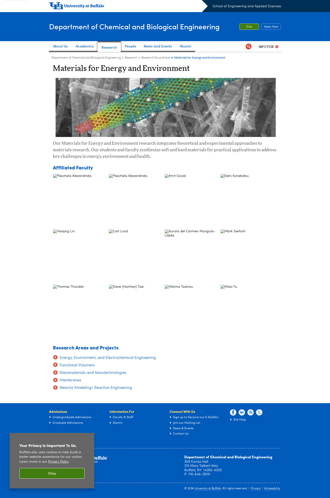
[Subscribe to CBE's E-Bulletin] (250, 412)
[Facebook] (233, 412)
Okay (52, 473)
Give (249, 26)
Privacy (256, 488)
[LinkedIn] (242, 412)
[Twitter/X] (259, 412)
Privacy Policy (58, 462)
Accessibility (272, 488)
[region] (52, 460)
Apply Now (269, 26)
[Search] (248, 46)
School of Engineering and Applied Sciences (247, 6)
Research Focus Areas (155, 57)
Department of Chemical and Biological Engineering (134, 26)
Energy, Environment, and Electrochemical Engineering (108, 358)
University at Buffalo (207, 488)
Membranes (70, 380)
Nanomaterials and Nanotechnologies (93, 373)
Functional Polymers (77, 365)
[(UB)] (128, 7)
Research (131, 57)
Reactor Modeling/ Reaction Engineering (96, 388)
